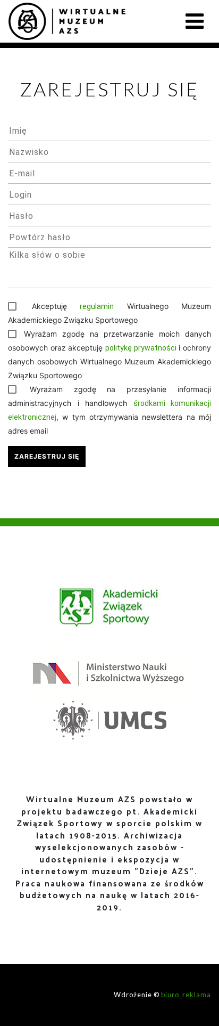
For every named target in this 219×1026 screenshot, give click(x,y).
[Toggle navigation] (194, 21)
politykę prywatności (140, 348)
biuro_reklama (186, 994)
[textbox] (109, 130)
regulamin (97, 306)
